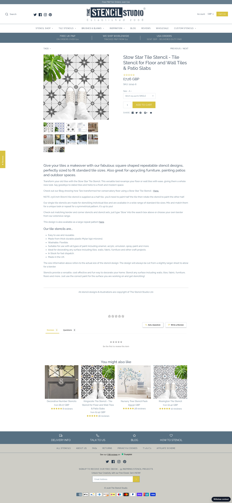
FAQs (94, 448)
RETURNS (107, 448)
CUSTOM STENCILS (185, 28)
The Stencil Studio (119, 488)
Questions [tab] (67, 330)
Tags (47, 48)
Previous (175, 48)
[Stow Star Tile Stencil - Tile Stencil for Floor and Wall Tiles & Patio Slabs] (76, 87)
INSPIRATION (117, 28)
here (101, 222)
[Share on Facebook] (133, 113)
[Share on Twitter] (137, 113)
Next (186, 48)
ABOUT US (81, 448)
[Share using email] (151, 113)
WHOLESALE (162, 28)
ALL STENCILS (64, 448)
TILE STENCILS (67, 28)
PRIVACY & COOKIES (127, 448)
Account (201, 14)
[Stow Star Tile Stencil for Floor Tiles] (48, 139)
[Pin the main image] (140, 113)
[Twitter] (35, 14)
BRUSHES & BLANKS (93, 28)
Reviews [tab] (50, 330)
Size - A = (127, 91)
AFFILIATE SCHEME (166, 448)
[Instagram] (45, 14)
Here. (156, 190)
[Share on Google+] (145, 113)
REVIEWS (146, 28)
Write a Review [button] (177, 325)
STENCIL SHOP (44, 28)
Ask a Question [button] (154, 325)
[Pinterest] (50, 14)
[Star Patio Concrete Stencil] (60, 139)
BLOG (133, 28)
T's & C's (147, 448)
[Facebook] (40, 14)
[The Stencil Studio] (116, 8)
